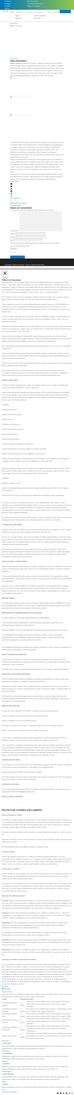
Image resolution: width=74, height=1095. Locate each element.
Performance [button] (6, 1051)
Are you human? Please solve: (20, 246)
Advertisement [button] (6, 1071)
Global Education (16, 205)
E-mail (13, 237)
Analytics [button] (5, 1061)
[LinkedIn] (37, 188)
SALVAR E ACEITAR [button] (9, 1092)
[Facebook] (37, 184)
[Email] (37, 191)
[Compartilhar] (37, 196)
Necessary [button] (5, 986)
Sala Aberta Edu (32, 1)
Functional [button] (5, 1041)
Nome (12, 234)
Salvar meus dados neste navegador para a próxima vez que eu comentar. (36, 243)
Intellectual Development (18, 203)
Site (11, 240)
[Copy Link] (37, 193)
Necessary (6, 989)
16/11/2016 (14, 58)
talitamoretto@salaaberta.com (50, 375)
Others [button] (4, 1082)
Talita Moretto (15, 198)
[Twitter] (37, 186)
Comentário (14, 231)
